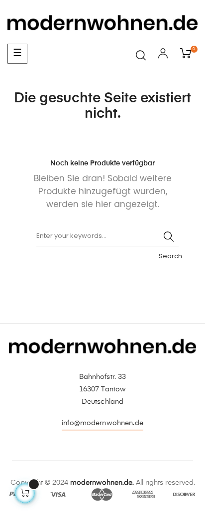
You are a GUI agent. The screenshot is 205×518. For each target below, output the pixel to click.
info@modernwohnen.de (102, 423)
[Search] (169, 236)
